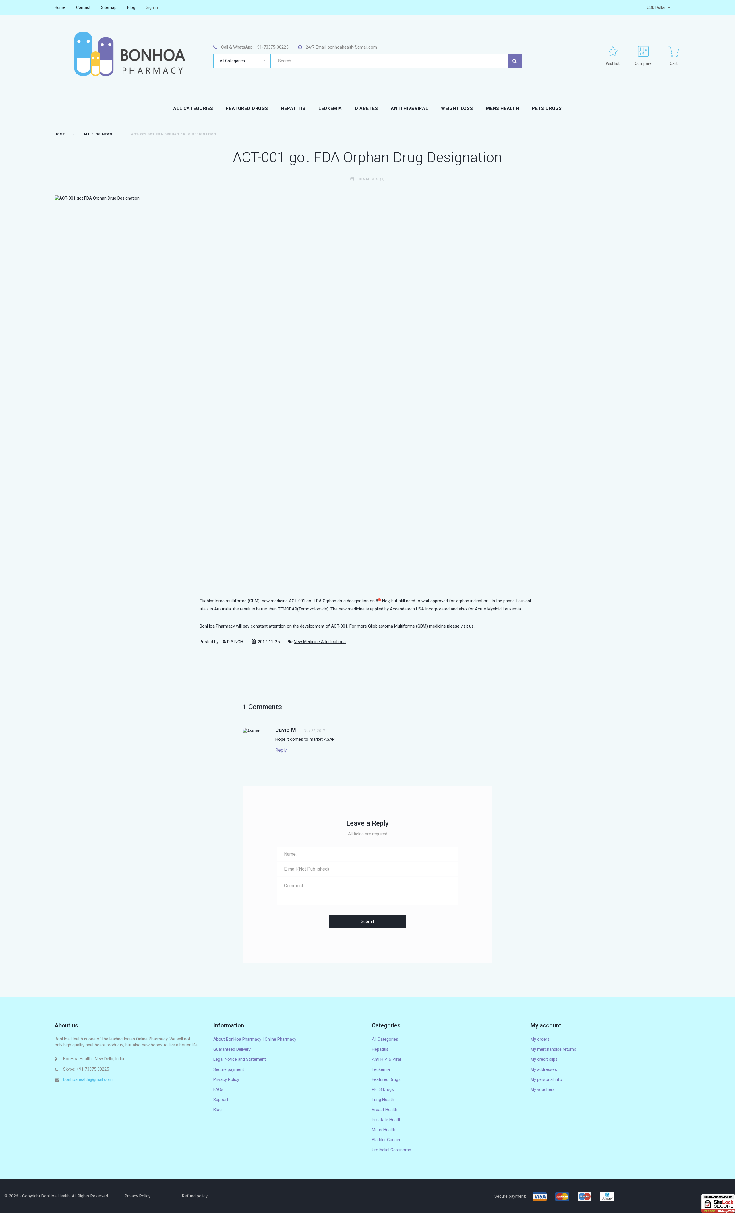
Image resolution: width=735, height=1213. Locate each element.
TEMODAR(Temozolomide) (303, 609)
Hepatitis (293, 108)
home (60, 7)
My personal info (546, 1079)
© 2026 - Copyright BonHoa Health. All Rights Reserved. (56, 1196)
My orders (540, 1039)
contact (83, 7)
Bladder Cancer (386, 1139)
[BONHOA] (130, 53)
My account (546, 1025)
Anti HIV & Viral (386, 1059)
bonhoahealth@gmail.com (88, 1079)
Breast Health (384, 1109)
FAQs (218, 1089)
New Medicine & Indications (320, 641)
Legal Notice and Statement (239, 1059)
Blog (217, 1109)
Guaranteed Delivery (232, 1049)
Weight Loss (457, 108)
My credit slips (544, 1059)
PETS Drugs (547, 108)
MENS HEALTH (502, 108)
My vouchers (543, 1089)
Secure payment (228, 1069)
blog (131, 7)
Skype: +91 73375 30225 (86, 1069)
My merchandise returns (553, 1049)
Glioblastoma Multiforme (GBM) (398, 626)
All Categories (193, 108)
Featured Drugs (247, 108)
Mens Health (383, 1129)
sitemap (109, 7)
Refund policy (195, 1196)
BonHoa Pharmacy (217, 626)
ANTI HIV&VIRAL (409, 108)
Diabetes (366, 108)
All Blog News (98, 134)
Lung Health (383, 1099)
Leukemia (330, 108)
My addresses (544, 1069)
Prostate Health (386, 1119)
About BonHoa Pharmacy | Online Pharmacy (254, 1039)
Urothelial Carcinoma (391, 1149)
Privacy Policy (226, 1079)
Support (220, 1099)
